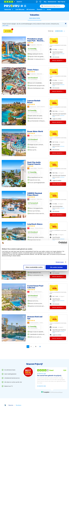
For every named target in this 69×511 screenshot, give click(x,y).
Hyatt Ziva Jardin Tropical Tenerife (34, 163)
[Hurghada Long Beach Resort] (14, 279)
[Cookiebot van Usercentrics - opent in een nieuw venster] (59, 243)
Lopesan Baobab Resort (33, 101)
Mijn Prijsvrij (61, 1)
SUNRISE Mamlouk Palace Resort (34, 194)
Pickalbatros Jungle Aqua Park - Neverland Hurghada (36, 40)
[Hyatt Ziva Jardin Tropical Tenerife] (14, 186)
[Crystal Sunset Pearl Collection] (14, 310)
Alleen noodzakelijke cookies (34, 267)
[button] (12, 9)
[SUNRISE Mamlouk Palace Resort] (14, 217)
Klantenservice (52, 1)
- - (36, 45)
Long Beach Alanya (34, 224)
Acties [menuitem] (49, 9)
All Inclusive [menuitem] (31, 9)
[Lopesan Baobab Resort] (14, 125)
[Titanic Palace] (14, 94)
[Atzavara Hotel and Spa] (14, 341)
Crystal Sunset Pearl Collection (35, 287)
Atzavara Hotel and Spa (34, 317)
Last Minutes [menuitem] (20, 9)
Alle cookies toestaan (56, 267)
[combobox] (52, 6)
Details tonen (60, 262)
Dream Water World (35, 131)
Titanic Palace (32, 70)
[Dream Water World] (14, 155)
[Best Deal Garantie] (28, 372)
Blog (45, 1)
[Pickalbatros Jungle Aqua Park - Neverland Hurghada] (14, 63)
